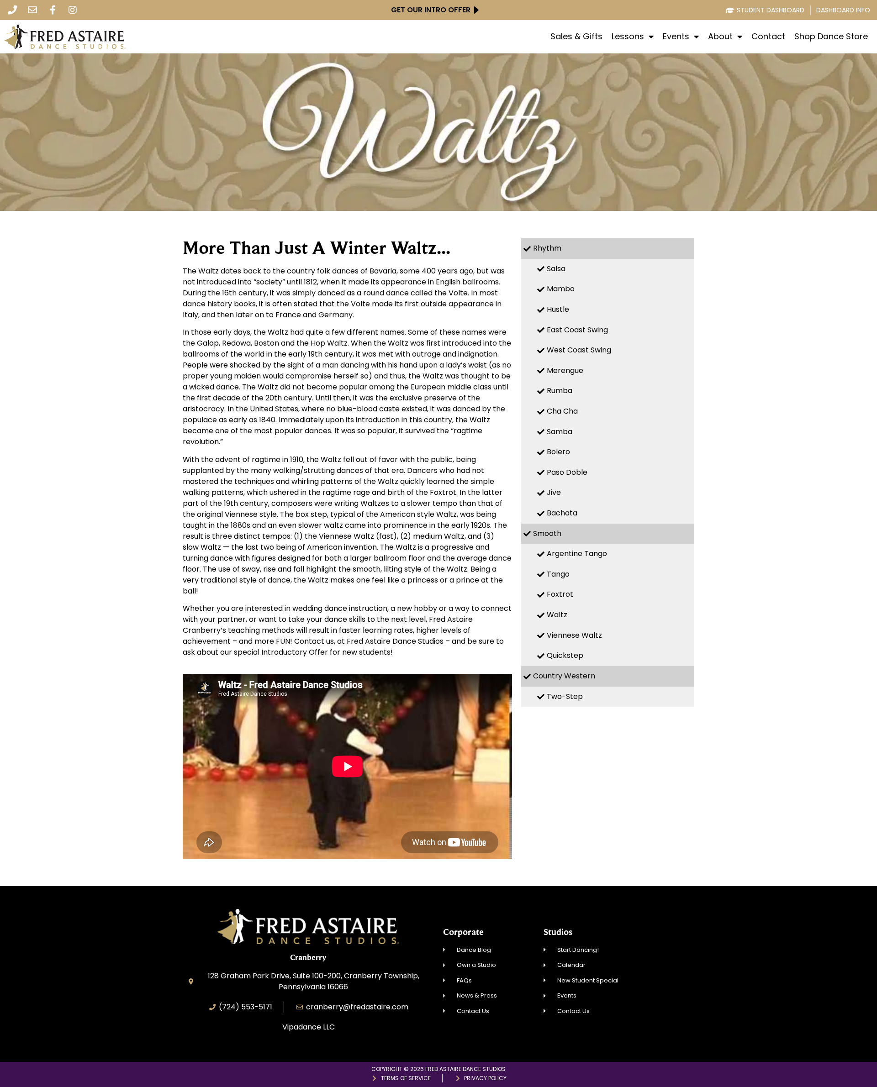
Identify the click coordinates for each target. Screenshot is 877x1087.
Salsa (556, 268)
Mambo (561, 289)
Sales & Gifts (576, 36)
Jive (554, 492)
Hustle (558, 309)
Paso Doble (567, 472)
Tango (558, 574)
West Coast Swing (579, 350)
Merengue (565, 370)
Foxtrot (560, 594)
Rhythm (547, 248)
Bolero (558, 451)
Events (676, 36)
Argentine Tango (577, 553)
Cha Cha (562, 411)
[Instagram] (73, 10)
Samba (559, 431)
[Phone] (12, 10)
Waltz (557, 614)
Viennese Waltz (574, 635)
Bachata (562, 513)
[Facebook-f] (52, 10)
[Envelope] (32, 10)
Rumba (559, 390)
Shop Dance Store (831, 36)
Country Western (564, 676)
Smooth (547, 533)
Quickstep (565, 655)
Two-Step (565, 696)
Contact (768, 36)
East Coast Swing (577, 330)
